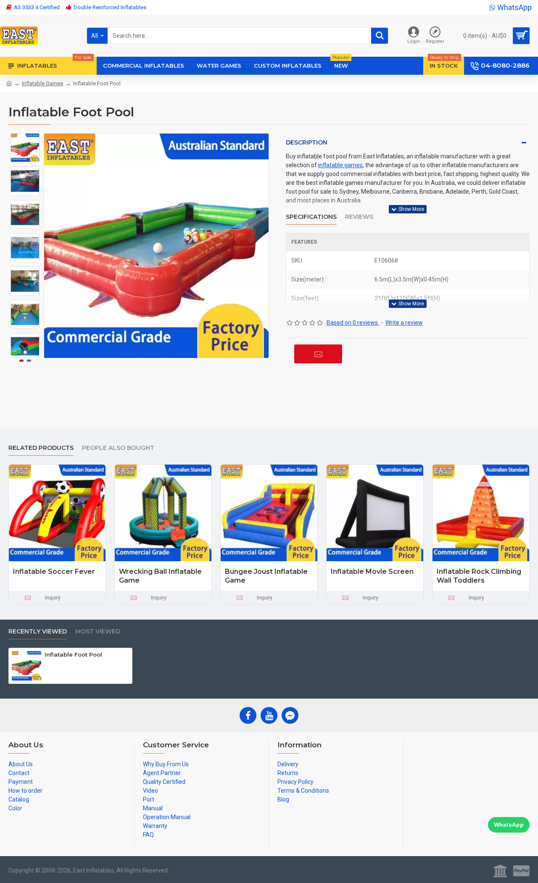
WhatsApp (509, 824)
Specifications (311, 217)
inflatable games (340, 165)
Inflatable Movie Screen (372, 572)
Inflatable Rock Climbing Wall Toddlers (479, 576)
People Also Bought (118, 448)
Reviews (359, 217)
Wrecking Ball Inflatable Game (160, 576)
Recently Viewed (37, 631)
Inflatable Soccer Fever (54, 572)
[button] (25, 139)
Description (306, 142)
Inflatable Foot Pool (73, 654)
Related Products (41, 448)
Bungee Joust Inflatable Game (266, 576)
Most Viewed (97, 631)
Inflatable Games (42, 83)
